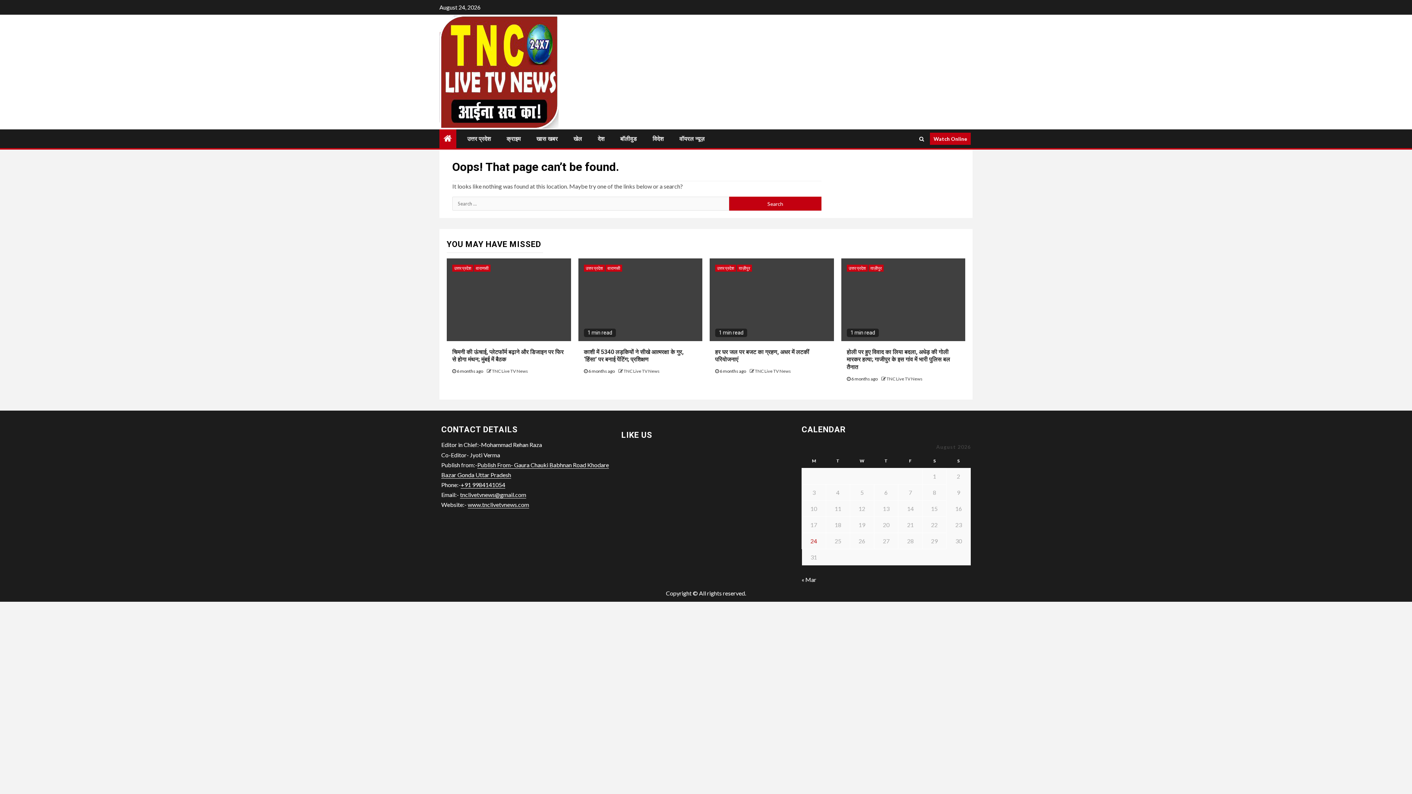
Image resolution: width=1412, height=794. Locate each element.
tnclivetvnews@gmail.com (493, 494)
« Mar (809, 579)
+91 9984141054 (483, 484)
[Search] (921, 139)
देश (601, 138)
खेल (578, 138)
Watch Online (950, 139)
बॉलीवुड (628, 138)
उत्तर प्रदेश (479, 138)
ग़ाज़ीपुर (744, 268)
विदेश (658, 138)
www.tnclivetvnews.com (498, 504)
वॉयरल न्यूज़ (692, 138)
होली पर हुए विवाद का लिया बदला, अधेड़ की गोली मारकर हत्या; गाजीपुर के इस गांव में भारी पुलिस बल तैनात (898, 359)
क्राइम (514, 138)
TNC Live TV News (510, 371)
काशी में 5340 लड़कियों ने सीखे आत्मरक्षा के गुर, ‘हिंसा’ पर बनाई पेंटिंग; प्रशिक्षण (634, 355)
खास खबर (547, 138)
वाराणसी (482, 268)
